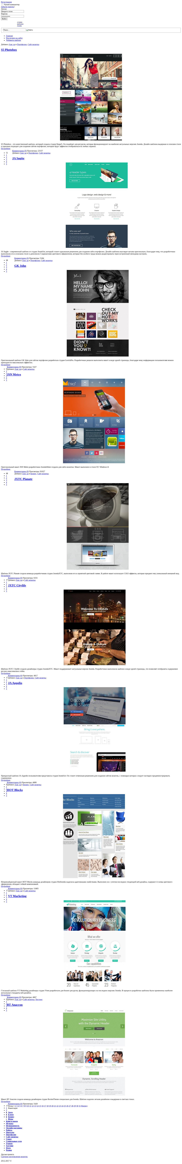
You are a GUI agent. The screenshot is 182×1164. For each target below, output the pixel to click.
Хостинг (39, 999)
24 (62, 1106)
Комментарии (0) (19, 151)
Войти (4, 19)
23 (60, 1106)
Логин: (4, 9)
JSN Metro (14, 374)
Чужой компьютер (11, 4)
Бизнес (33, 474)
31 (80, 1106)
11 (30, 1106)
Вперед (84, 1106)
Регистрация (6, 2)
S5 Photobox (9, 49)
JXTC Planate (23, 479)
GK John (20, 265)
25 (65, 1106)
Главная (9, 36)
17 (45, 1106)
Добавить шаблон (13, 40)
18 (48, 1106)
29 (75, 1106)
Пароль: (4, 14)
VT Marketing (17, 896)
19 (50, 1106)
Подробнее (5, 149)
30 (77, 1106)
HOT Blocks (15, 790)
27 (70, 1106)
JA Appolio (15, 683)
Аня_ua (12, 44)
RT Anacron (15, 1004)
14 (38, 1106)
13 (35, 1106)
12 (33, 1106)
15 (40, 1106)
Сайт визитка (33, 44)
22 (57, 1106)
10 (28, 1106)
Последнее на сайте (14, 38)
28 (72, 1106)
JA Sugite (18, 158)
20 (52, 1106)
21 (55, 1106)
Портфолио (22, 44)
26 (67, 1106)
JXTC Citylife (17, 585)
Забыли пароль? (7, 7)
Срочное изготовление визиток (14, 1157)
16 (43, 1106)
